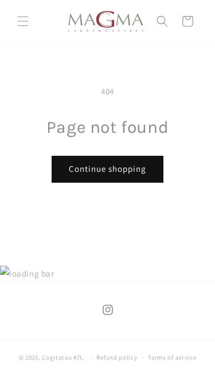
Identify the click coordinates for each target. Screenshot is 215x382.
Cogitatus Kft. (63, 357)
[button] (23, 21)
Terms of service (172, 357)
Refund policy (116, 357)
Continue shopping (107, 168)
